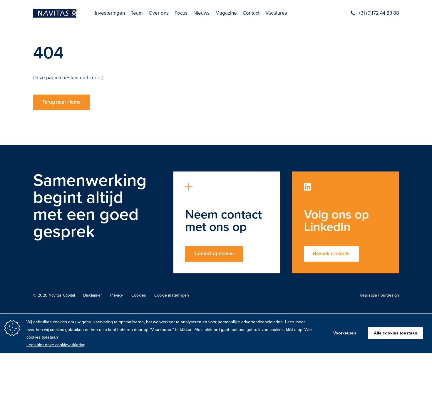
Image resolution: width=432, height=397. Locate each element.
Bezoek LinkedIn (331, 253)
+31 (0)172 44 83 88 (378, 13)
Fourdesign (388, 295)
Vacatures (276, 13)
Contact (251, 13)
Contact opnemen (214, 253)
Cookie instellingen (171, 295)
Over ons (159, 13)
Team (137, 13)
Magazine (226, 13)
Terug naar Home (61, 102)
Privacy (116, 295)
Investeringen (110, 13)
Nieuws (201, 13)
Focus (181, 13)
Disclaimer (92, 295)
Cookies (138, 295)
